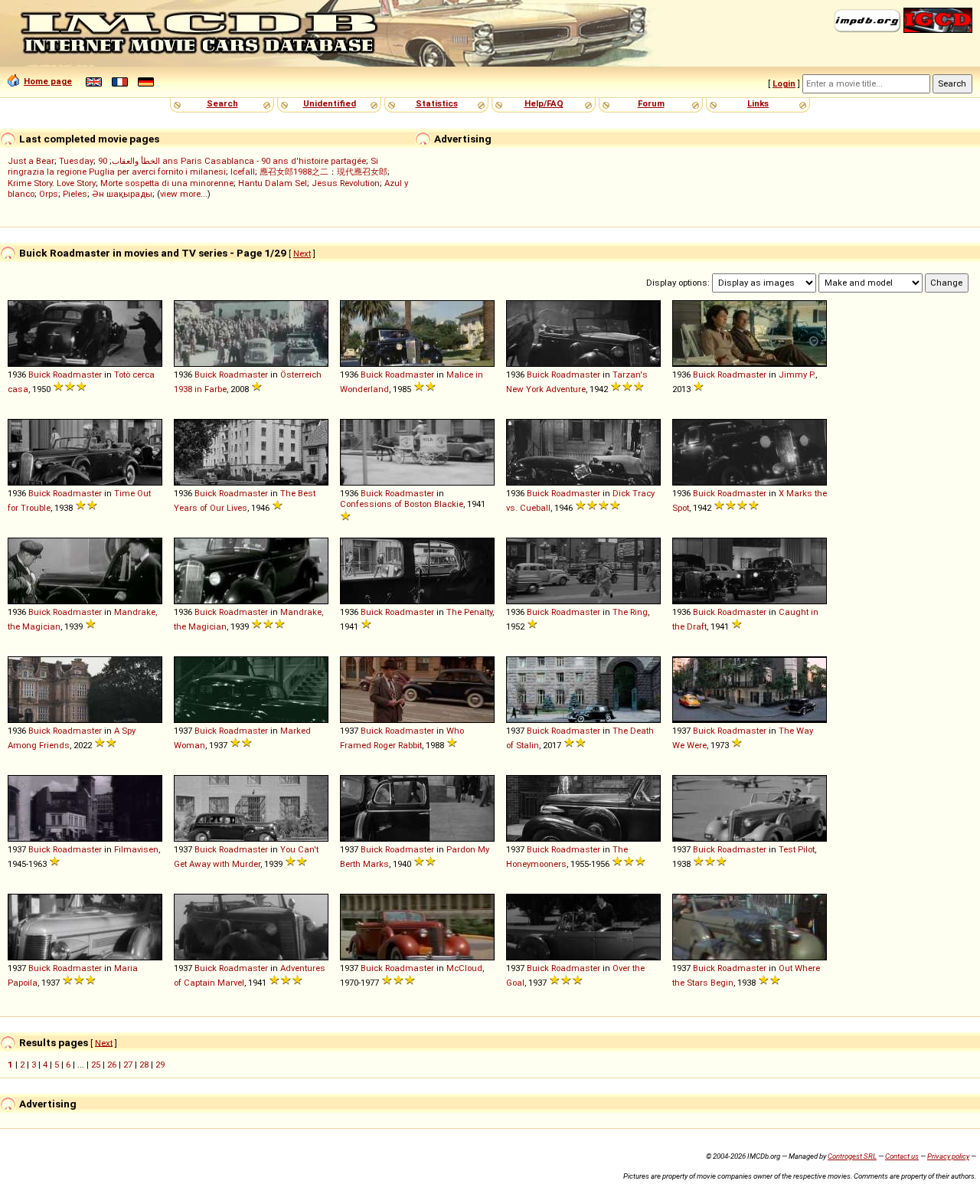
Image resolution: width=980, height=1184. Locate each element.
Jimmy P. (797, 374)
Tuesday (76, 160)
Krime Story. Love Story (52, 183)
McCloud (464, 968)
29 (160, 1064)
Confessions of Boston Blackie (401, 504)
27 (127, 1064)
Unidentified (329, 103)
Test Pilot (797, 849)
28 (144, 1064)
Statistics (437, 103)
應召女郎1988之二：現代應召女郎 (323, 171)
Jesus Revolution (346, 183)
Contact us (902, 1156)
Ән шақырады (122, 193)
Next (302, 253)
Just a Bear (31, 160)
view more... (183, 193)
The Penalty (469, 612)
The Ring (630, 612)
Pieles (75, 193)
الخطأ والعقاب (136, 160)
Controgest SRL (852, 1156)
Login (784, 83)
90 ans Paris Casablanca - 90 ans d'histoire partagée (232, 160)
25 (95, 1064)
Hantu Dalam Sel (272, 183)
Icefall (242, 171)
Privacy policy (948, 1156)
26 (111, 1064)
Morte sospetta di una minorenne (167, 183)
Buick (39, 374)
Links (758, 103)
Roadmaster (77, 374)
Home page (48, 81)
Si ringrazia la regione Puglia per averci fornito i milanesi (193, 166)
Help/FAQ (544, 103)
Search (222, 103)
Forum (651, 103)
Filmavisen (136, 849)
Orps (48, 193)
